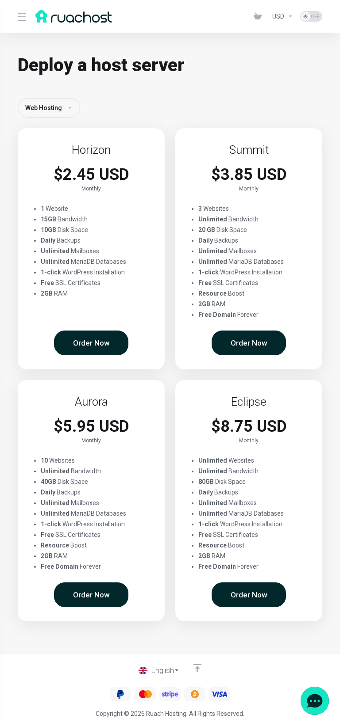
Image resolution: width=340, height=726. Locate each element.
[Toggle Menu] (21, 16)
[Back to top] (197, 668)
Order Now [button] (91, 342)
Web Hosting (43, 107)
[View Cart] (259, 16)
